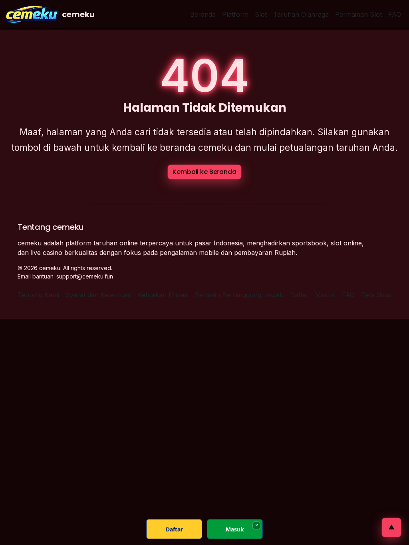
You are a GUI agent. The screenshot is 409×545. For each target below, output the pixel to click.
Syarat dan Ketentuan (98, 295)
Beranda (203, 14)
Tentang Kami (38, 295)
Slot (261, 14)
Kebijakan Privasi (163, 295)
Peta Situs (376, 295)
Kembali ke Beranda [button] (204, 171)
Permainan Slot (358, 14)
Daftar (299, 295)
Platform (235, 14)
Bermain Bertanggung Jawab (239, 295)
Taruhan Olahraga (301, 14)
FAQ (394, 14)
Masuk (325, 295)
